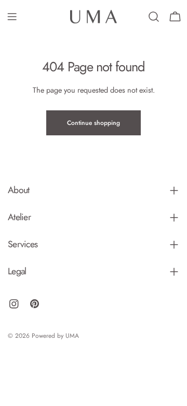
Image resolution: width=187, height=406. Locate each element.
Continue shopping (93, 123)
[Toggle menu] (12, 16)
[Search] (153, 16)
